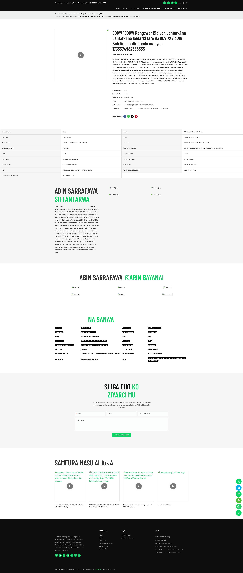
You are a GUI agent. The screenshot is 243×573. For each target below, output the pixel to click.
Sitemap (98, 569)
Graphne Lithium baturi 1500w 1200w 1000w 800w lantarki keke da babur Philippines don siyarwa (69, 506)
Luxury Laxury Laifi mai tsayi (164, 505)
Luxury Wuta (100, 14)
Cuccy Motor (59, 14)
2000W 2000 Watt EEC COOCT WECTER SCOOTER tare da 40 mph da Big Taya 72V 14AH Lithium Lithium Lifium (104, 506)
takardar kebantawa (109, 569)
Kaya (66, 14)
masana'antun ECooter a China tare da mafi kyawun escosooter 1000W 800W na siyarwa (138, 506)
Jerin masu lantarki (76, 14)
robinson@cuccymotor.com (168, 546)
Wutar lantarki (89, 14)
